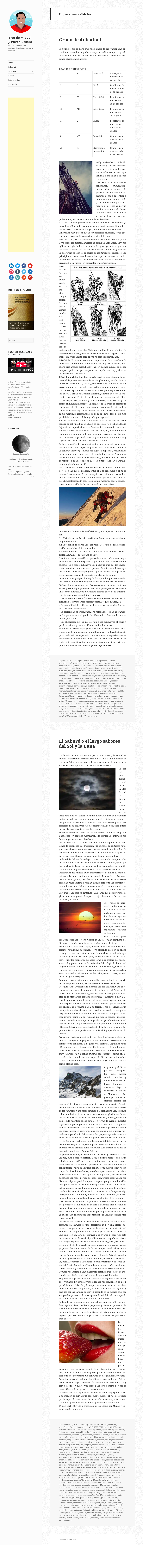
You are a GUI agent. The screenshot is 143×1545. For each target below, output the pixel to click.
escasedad (98, 681)
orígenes (97, 1490)
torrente (98, 1512)
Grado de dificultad (80, 39)
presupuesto (64, 1500)
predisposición (90, 703)
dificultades (114, 1452)
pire (120, 701)
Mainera (77, 1480)
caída (70, 671)
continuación (110, 1445)
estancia (62, 1465)
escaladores (119, 1460)
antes (76, 666)
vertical (75, 1517)
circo (103, 1442)
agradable (97, 1429)
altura (73, 1432)
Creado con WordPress (68, 1539)
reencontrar (117, 1502)
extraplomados (98, 1467)
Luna (116, 1477)
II (98, 691)
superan (114, 708)
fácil (116, 686)
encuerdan (63, 681)
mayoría (75, 1482)
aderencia (63, 666)
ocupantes (83, 1490)
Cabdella (120, 1437)
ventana (62, 1517)
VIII (66, 716)
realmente (107, 706)
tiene (102, 711)
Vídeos (11, 75)
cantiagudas (91, 1440)
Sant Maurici (97, 1507)
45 (106, 663)
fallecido (122, 686)
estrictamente (83, 683)
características (97, 671)
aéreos (70, 666)
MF (77, 698)
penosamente (73, 1495)
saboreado (102, 1505)
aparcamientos (114, 1432)
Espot (105, 1462)
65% (115, 1427)
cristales (74, 1447)
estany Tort (108, 1465)
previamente (75, 1500)
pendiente (63, 1495)
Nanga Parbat (97, 698)
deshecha (85, 1452)
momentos (95, 1485)
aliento (121, 1429)
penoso (83, 1495)
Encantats (108, 1457)
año (105, 1432)
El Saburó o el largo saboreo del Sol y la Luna (89, 743)
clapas (108, 1442)
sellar (113, 1507)
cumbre (99, 673)
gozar (94, 1470)
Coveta (62, 1447)
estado (121, 1462)
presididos (105, 1497)
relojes (85, 1505)
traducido (113, 1512)
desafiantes (114, 1450)
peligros (77, 701)
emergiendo (77, 1457)
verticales (105, 713)
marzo (119, 696)
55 (109, 663)
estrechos (72, 1467)
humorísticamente (88, 691)
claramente (112, 671)
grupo (109, 688)
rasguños (96, 1502)
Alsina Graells (64, 1432)
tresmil (66, 1515)
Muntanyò (82, 1487)
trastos (62, 713)
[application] (21, 365)
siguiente (91, 708)
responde (120, 706)
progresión (84, 706)
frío (67, 1470)
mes (99, 1482)
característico (117, 1440)
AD (117, 663)
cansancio (86, 671)
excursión (111, 683)
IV (68, 696)
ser (78, 708)
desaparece (64, 1452)
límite (84, 696)
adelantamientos (73, 1429)
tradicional (109, 711)
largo (78, 1477)
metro (104, 1482)
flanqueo (112, 1467)
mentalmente (91, 1482)
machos (62, 1480)
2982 (110, 1427)
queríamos (87, 1502)
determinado (85, 676)
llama (93, 1477)
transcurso (119, 711)
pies (116, 701)
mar (69, 1482)
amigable (80, 1432)
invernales (113, 693)
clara (114, 1442)
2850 (101, 1427)
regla (113, 706)
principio (92, 1500)
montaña (113, 1485)
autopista (122, 1434)
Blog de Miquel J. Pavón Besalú (20, 39)
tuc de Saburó (80, 1515)
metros (111, 1482)
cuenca (87, 1447)
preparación (102, 703)
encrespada (117, 1457)
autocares (113, 1434)
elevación (70, 678)
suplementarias (65, 711)
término (69, 1512)
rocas (91, 1505)
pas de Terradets (66, 1492)
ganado (88, 1470)
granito (101, 1470)
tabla (74, 711)
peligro (71, 701)
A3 (114, 663)
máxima (62, 698)
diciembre (99, 676)
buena (118, 668)
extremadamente (104, 686)
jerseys (110, 1475)
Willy (81, 716)
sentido (73, 708)
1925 (95, 663)
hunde (92, 1472)
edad (111, 1455)
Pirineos (73, 1427)
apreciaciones (97, 666)
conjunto (87, 1445)
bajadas (81, 1437)
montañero (72, 1487)
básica (105, 668)
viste (107, 1517)
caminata (62, 1440)
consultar (80, 673)
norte (120, 698)
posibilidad (68, 703)
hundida (99, 1472)
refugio (71, 1505)
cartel (67, 1442)
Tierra (75, 1512)
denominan (109, 673)
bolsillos (112, 668)
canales (82, 1440)
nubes (121, 1487)
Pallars (109, 1490)
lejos (88, 1477)
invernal (93, 1475)
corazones (120, 1445)
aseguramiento (65, 668)
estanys (116, 1465)
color (119, 1442)
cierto (90, 1442)
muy (89, 698)
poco (61, 703)
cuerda (92, 673)
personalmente (98, 701)
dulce (106, 1455)
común (73, 673)
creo (86, 673)
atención (84, 668)
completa (80, 1445)
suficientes (109, 1510)
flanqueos (121, 1467)
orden (61, 701)
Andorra (93, 1432)
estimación (72, 683)
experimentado (65, 686)
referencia (63, 1505)
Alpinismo (103, 661)
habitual (62, 691)
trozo (71, 1515)
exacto (79, 1467)
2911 (106, 1427)
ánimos (100, 1432)
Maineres (85, 1480)
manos (105, 696)
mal (91, 1480)
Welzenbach (73, 716)
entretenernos (99, 1460)
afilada (89, 1429)
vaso (119, 1515)
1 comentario (92, 716)
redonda (108, 1502)
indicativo (79, 693)
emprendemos (89, 1457)
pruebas (62, 1502)
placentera (119, 1495)
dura (61, 678)
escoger (114, 681)
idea (105, 1472)
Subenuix (86, 1510)
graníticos (102, 688)
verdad (69, 1517)
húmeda (86, 1472)
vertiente (94, 1517)
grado (77, 688)
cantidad (100, 1440)
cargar (61, 1442)
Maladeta (97, 1480)
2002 (105, 1424)
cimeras (97, 1442)
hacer (68, 691)
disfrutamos (72, 1455)
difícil (115, 676)
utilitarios (97, 1515)
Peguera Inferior (103, 1492)
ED (65, 678)
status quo (78, 1510)
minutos (118, 1482)
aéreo (83, 1429)
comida (62, 1445)
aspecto (96, 1434)
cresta (67, 1447)
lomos (106, 1477)
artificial (107, 666)
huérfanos (77, 1472)
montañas (63, 1487)
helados (114, 1470)
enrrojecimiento (86, 1460)
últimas (89, 1515)
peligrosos (115, 1492)
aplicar (82, 666)
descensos (119, 673)
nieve (115, 698)
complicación (64, 673)
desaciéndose (94, 1450)
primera (84, 1500)
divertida (99, 1455)
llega (89, 696)
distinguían (90, 1455)
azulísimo (67, 1437)
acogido (120, 1427)
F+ (113, 686)
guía (114, 688)
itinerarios (63, 696)
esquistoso (113, 1462)
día (93, 676)
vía (60, 716)
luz (120, 1477)
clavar (120, 671)
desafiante (105, 1450)
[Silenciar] (28, 369)
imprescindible (118, 691)
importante (106, 691)
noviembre (113, 1487)
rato (102, 1502)
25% (99, 663)
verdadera (96, 713)
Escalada (111, 661)
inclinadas (116, 1472)
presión (114, 1497)
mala (94, 696)
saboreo (111, 1505)
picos (111, 701)
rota (95, 1505)
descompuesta (65, 676)
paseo (76, 1492)
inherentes (104, 693)
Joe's (32, 476)
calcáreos (77, 671)
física (61, 688)
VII (63, 716)
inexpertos (88, 693)
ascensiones (116, 666)
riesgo (61, 708)
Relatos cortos (14, 80)
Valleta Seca (112, 1515)
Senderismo (82, 1427)
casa (72, 1442)
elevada (78, 678)
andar (87, 1432)
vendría (88, 713)
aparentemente (65, 1434)
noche (98, 1487)
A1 (111, 663)
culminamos (110, 1447)
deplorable (82, 1450)
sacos (83, 1507)
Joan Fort (117, 1475)
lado (73, 1477)
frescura (62, 1470)
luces (111, 1477)
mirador (62, 1485)
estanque (70, 1465)
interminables (83, 1475)
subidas (94, 1510)
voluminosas (114, 1517)
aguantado (106, 1429)
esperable (63, 683)
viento (101, 1517)
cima (105, 671)
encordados (103, 678)
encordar (112, 678)
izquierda (102, 1475)
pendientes (86, 701)
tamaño (80, 711)
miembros (83, 698)
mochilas (69, 1485)
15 (91, 663)
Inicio (10, 62)
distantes (81, 1455)
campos (70, 1440)
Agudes (115, 1429)
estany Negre (97, 1465)
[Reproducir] (12, 369)
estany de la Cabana (83, 1465)
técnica (87, 711)
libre (72, 696)
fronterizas (74, 1470)
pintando (110, 1495)
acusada (62, 1429)
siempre (83, 708)
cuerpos (101, 1447)
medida (82, 1482)
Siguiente (38, 311)
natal (88, 1487)
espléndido (97, 1462)
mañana (105, 1480)
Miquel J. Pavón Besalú (86, 661)
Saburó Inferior (65, 1507)
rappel (99, 706)
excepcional (102, 683)
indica (72, 693)
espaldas (71, 1462)
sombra (69, 1510)
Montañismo (64, 663)
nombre (105, 1487)
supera (107, 708)
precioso (75, 1497)
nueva (61, 1490)
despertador (95, 1452)
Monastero (104, 1485)
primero (117, 703)
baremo (98, 668)
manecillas (63, 1482)
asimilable (76, 668)
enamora (99, 1457)
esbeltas (109, 1460)
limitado (78, 696)
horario (121, 1470)
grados (84, 688)
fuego (82, 1470)
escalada (100, 242)
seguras (106, 1507)
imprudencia (64, 693)
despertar (105, 1452)
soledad (62, 1510)
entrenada (72, 681)
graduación (92, 688)
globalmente (69, 688)
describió (76, 676)
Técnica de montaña (78, 663)
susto (121, 1510)
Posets (68, 1497)
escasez (107, 681)
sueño (101, 1510)
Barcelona (89, 1437)
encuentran (121, 678)
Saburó (119, 1505)
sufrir (116, 1510)
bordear (105, 1437)
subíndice (100, 708)
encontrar (93, 678)
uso (71, 713)
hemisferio (75, 691)
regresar (78, 1505)
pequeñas (91, 1495)
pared (115, 1490)
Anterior (3, 311)
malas (99, 696)
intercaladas (72, 1475)
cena (86, 1442)
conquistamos (98, 1445)
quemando (77, 1502)
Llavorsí (99, 1477)
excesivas (87, 1467)
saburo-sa (76, 1507)
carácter (108, 1440)
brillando (112, 1437)
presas (110, 703)
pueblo (69, 1502)
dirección (62, 1455)
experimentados (78, 686)
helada (107, 1470)
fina (106, 1467)
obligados (69, 1490)
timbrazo (82, 1512)
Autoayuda (12, 84)
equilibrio (81, 681)
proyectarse (117, 1500)
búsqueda (63, 671)
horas (61, 1472)
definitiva (67, 1450)
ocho (76, 1490)
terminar (62, 1512)
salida (89, 1507)
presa (82, 1497)
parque (121, 1490)
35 (103, 663)
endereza (62, 1460)
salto (67, 708)
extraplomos (91, 686)
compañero (70, 1445)
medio (72, 698)
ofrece (90, 1490)
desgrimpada (74, 1452)
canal (76, 1440)
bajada (74, 1437)
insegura (62, 1475)
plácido (62, 1497)
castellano (79, 1442)
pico (107, 701)
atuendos (104, 1434)
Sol (121, 1507)
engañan (75, 1460)
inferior (96, 693)
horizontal (69, 1472)
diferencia (108, 676)
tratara (120, 1512)
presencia (96, 1497)
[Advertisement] (21, 175)
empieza (85, 678)
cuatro (81, 1447)
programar (74, 706)
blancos (97, 1437)
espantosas (81, 1462)
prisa (98, 1500)
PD (66, 701)
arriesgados (87, 1434)
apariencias (76, 1434)
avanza (91, 668)
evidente (93, 683)
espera (89, 1462)
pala (104, 1490)
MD (67, 698)
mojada (77, 1485)
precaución (78, 703)
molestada (85, 1485)
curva (61, 1450)
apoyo (88, 666)
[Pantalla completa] (31, 369)
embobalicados (65, 1457)
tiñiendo (90, 1512)
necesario (108, 698)
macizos (69, 1480)
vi (122, 713)
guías (119, 688)
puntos (93, 706)
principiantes (64, 706)
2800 (96, 1427)
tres (67, 713)
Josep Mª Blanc (65, 1477)
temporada (95, 711)
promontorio (106, 1500)
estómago (63, 1467)
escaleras (63, 1462)
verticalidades (115, 713)
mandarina (113, 1480)
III (100, 691)
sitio (117, 1507)
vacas (82, 713)
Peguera (92, 1492)
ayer (60, 1437)
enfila (69, 1460)
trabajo (105, 1512)
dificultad (121, 676)
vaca (77, 713)
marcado (112, 696)
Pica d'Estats (101, 1495)
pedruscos (84, 1492)
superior (122, 708)
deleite (75, 1450)
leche (83, 1477)
